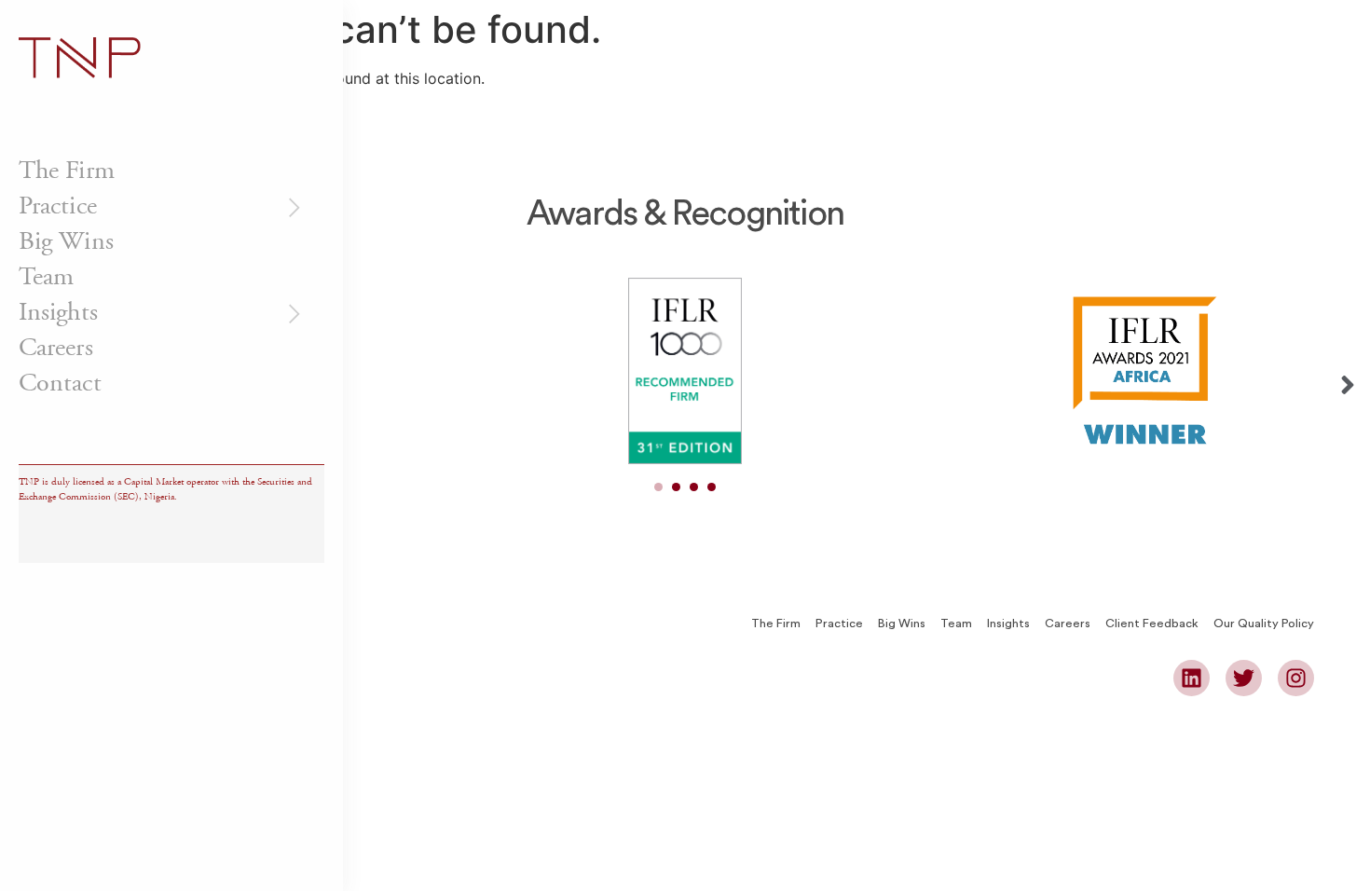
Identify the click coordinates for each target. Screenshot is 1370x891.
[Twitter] (1244, 678)
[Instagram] (1296, 678)
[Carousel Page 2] (676, 487)
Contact (60, 383)
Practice (58, 206)
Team (46, 277)
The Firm (67, 170)
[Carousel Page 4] (711, 487)
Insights (58, 312)
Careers (56, 348)
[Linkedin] (1191, 678)
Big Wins (66, 241)
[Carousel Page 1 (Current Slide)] (658, 487)
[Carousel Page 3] (694, 487)
